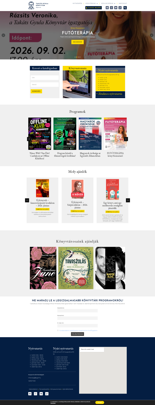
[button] (125, 7)
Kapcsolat (123, 3)
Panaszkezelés (44, 389)
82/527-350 (32, 381)
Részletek (53, 403)
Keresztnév (60, 315)
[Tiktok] (120, 7)
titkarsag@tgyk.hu (34, 378)
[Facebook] (107, 7)
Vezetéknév (60, 308)
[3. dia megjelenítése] (78, 57)
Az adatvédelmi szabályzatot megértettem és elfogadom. (78, 330)
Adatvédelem (33, 389)
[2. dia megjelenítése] (76, 57)
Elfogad (100, 402)
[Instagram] (111, 7)
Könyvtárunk (90, 3)
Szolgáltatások (107, 3)
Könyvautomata (55, 389)
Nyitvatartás (77, 3)
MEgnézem (77, 42)
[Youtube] (115, 7)
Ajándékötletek (68, 389)
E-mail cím (60, 323)
